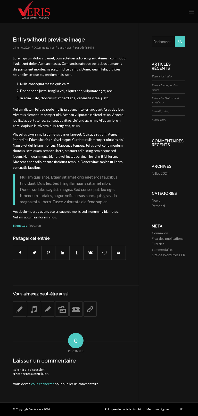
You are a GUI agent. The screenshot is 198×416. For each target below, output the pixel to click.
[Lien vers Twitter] (181, 409)
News (67, 47)
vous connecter (42, 384)
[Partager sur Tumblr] (76, 252)
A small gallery (161, 111)
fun (38, 225)
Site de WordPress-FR (168, 255)
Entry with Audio (162, 76)
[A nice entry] (19, 309)
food (32, 225)
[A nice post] (47, 309)
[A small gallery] (62, 309)
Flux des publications (167, 238)
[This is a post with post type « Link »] (90, 309)
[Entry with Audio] (33, 309)
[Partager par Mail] (118, 252)
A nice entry (159, 119)
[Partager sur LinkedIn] (62, 252)
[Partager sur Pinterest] (48, 252)
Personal (158, 206)
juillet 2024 (160, 173)
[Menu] (191, 12)
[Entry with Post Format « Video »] (76, 309)
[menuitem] (123, 409)
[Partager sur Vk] (90, 252)
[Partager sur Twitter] (34, 252)
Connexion (160, 233)
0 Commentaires (44, 47)
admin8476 (87, 47)
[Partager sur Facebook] (20, 252)
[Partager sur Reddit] (104, 252)
